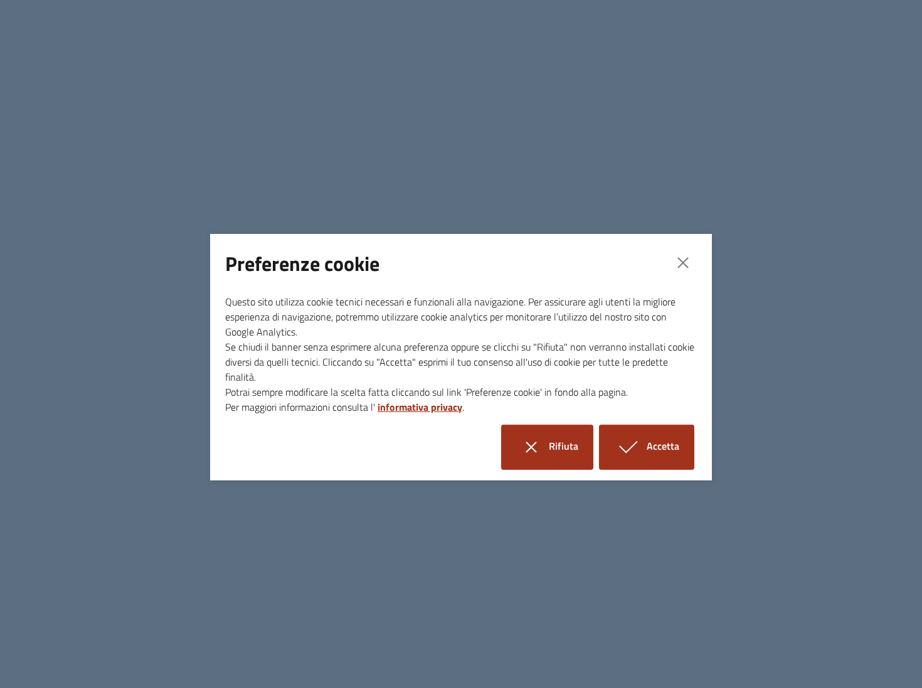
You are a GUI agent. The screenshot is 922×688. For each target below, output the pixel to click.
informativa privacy (420, 407)
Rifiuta (569, 442)
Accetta (669, 442)
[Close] (683, 263)
